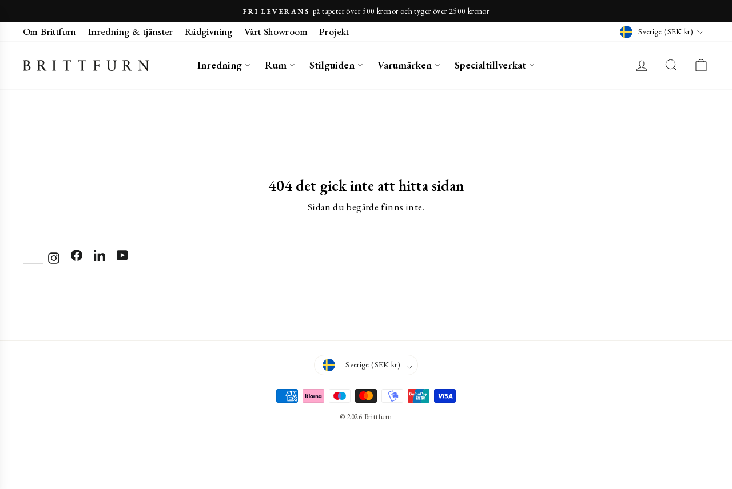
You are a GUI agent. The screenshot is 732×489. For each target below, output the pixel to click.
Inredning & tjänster (130, 31)
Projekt (334, 31)
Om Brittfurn (50, 31)
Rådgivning (209, 31)
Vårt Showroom (276, 31)
